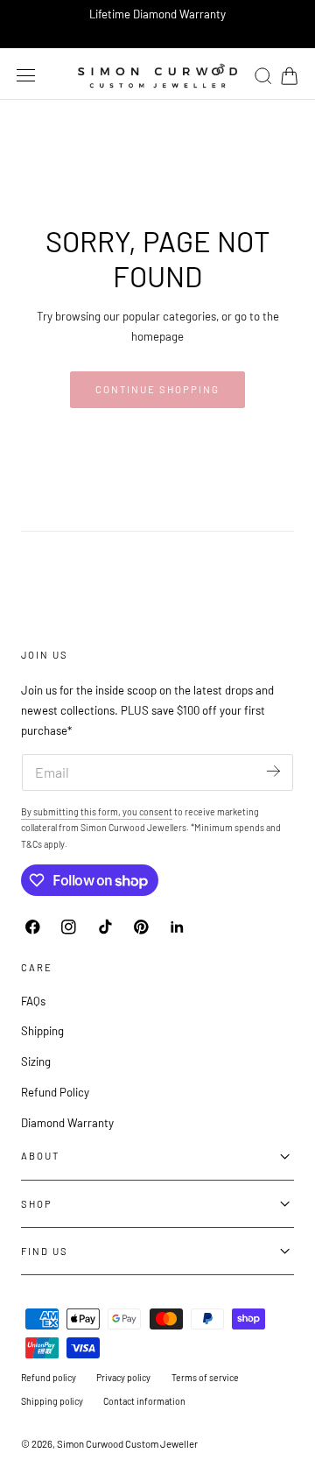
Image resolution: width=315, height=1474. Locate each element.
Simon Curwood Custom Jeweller (127, 1443)
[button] (26, 75)
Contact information (144, 1401)
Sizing (36, 1061)
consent (155, 811)
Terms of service (205, 1377)
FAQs (33, 1001)
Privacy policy (123, 1377)
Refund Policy (55, 1092)
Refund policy (48, 1377)
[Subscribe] (273, 771)
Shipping (42, 1031)
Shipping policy (52, 1401)
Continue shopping (157, 389)
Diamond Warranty (67, 1123)
